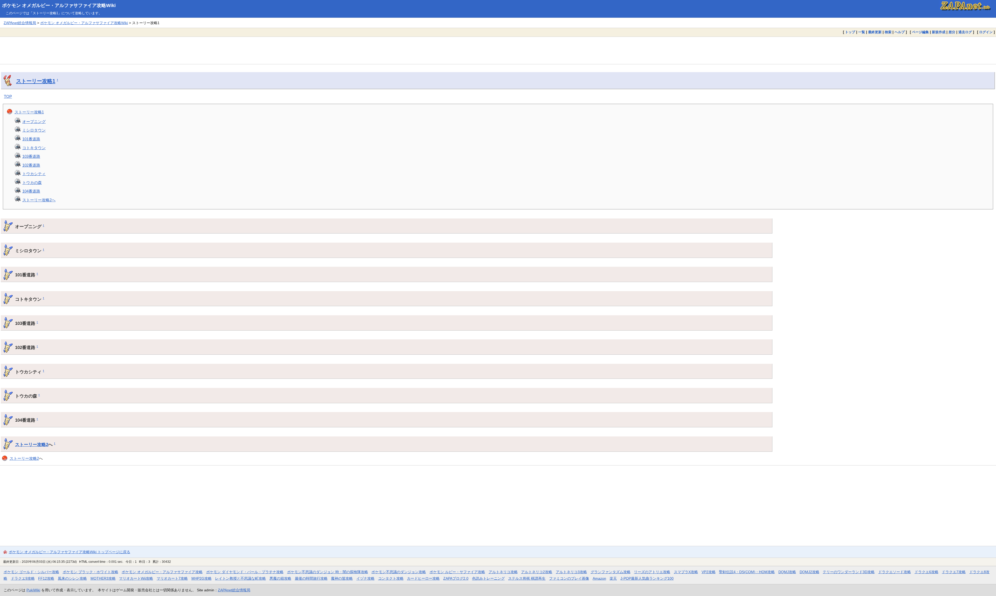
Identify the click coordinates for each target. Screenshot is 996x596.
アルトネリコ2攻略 (536, 572)
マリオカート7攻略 (172, 578)
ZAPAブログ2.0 (455, 578)
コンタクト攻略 (391, 578)
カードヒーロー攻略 (423, 578)
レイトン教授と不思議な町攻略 (240, 578)
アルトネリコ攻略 (503, 572)
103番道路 (31, 156)
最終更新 (875, 32)
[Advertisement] (498, 50)
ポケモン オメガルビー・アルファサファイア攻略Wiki (59, 5)
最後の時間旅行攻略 (311, 578)
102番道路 (31, 165)
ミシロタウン (34, 130)
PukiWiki (33, 590)
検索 (888, 32)
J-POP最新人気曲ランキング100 (647, 578)
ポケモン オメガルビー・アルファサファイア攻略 (162, 572)
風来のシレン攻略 (72, 578)
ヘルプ (900, 32)
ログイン (986, 32)
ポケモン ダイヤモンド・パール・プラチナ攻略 (244, 572)
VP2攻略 (709, 572)
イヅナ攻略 (365, 578)
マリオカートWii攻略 (136, 578)
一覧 (861, 32)
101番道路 (31, 139)
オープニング (34, 121)
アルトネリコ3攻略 (571, 572)
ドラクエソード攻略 (894, 572)
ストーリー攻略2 (31, 444)
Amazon (599, 578)
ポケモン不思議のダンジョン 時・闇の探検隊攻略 (327, 572)
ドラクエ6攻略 (926, 572)
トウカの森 (32, 182)
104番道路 (31, 191)
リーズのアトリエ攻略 (652, 572)
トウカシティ (34, 174)
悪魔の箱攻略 (280, 578)
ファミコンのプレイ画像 (569, 578)
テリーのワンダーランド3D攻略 (849, 572)
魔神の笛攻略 (342, 578)
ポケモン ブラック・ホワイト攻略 (90, 572)
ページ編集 (920, 32)
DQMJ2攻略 (809, 572)
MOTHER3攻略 (103, 578)
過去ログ (965, 32)
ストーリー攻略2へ (39, 200)
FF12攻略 (46, 578)
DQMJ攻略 (787, 572)
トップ (850, 32)
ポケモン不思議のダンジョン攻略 (398, 572)
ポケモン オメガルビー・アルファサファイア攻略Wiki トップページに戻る (69, 552)
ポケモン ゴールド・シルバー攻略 (31, 572)
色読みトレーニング (488, 578)
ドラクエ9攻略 (23, 578)
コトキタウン (34, 148)
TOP (8, 96)
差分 (952, 32)
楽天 (613, 578)
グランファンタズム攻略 (611, 572)
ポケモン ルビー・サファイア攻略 (457, 572)
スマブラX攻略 (686, 572)
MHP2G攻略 (201, 578)
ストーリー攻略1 (35, 81)
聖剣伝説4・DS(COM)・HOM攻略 (747, 572)
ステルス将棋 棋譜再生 (526, 578)
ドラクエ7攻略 (954, 572)
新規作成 (938, 32)
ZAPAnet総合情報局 (20, 23)
